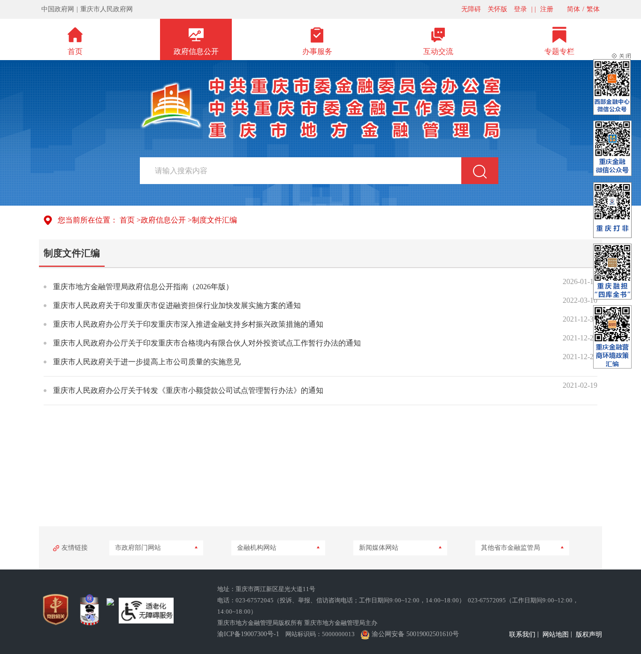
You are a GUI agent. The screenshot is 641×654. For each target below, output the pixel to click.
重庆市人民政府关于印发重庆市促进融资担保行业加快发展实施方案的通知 (177, 305)
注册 (546, 9)
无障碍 (471, 9)
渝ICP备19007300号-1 (248, 634)
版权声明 (589, 634)
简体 (573, 9)
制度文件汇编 (214, 220)
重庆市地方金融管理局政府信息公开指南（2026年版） (143, 287)
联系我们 (522, 634)
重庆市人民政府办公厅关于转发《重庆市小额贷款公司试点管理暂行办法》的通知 (188, 390)
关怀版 (497, 9)
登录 (520, 9)
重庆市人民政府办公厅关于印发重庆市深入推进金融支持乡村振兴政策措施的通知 (188, 324)
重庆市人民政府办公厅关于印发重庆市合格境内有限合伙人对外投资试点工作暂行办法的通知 (207, 343)
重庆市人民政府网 (106, 9)
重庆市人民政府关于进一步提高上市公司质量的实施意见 (147, 362)
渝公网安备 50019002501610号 (415, 634)
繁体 (593, 9)
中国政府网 (57, 9)
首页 (127, 220)
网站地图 (555, 634)
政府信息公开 (163, 220)
